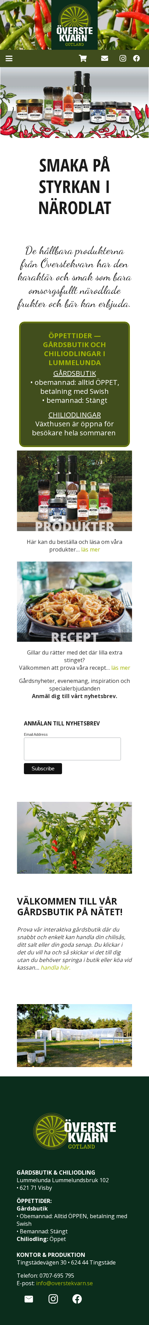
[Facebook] (136, 58)
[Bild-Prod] (74, 491)
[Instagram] (123, 58)
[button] (9, 58)
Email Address (36, 734)
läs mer (90, 549)
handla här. (55, 967)
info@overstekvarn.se (64, 1283)
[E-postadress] (29, 1299)
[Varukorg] (83, 58)
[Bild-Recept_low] (74, 602)
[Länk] (104, 58)
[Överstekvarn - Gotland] (74, 25)
